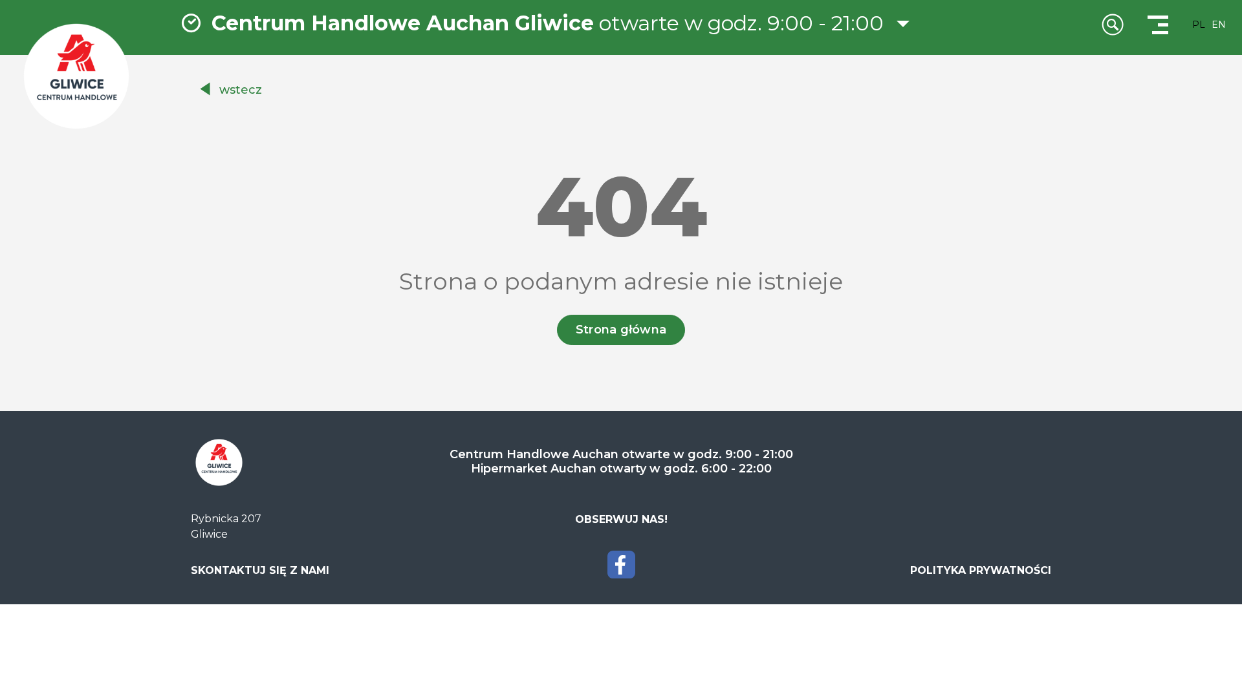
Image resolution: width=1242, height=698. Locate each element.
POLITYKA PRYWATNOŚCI (980, 570)
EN (1219, 24)
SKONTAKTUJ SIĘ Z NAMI (260, 570)
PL (1198, 24)
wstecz (240, 90)
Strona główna (621, 330)
